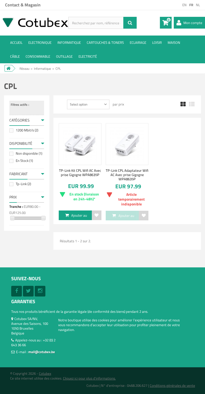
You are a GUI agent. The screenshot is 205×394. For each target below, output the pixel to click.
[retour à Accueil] (8, 68)
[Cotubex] (34, 22)
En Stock (24, 160)
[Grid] (183, 104)
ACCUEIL (16, 42)
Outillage (64, 56)
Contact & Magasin (23, 5)
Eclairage (138, 42)
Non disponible (29, 153)
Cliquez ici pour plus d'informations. (89, 378)
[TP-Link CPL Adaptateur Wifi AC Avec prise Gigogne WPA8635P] (127, 144)
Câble (15, 56)
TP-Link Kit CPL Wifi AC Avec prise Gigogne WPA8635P (80, 172)
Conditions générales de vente (172, 385)
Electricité (87, 56)
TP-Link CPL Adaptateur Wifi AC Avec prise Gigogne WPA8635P (127, 175)
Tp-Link (23, 183)
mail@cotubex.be (41, 351)
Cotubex (45, 373)
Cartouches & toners (105, 42)
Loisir (157, 42)
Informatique (69, 42)
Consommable (38, 56)
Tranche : (16, 206)
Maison (174, 42)
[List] (192, 104)
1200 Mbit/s (27, 130)
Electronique (40, 42)
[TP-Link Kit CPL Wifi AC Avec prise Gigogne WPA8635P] (80, 144)
